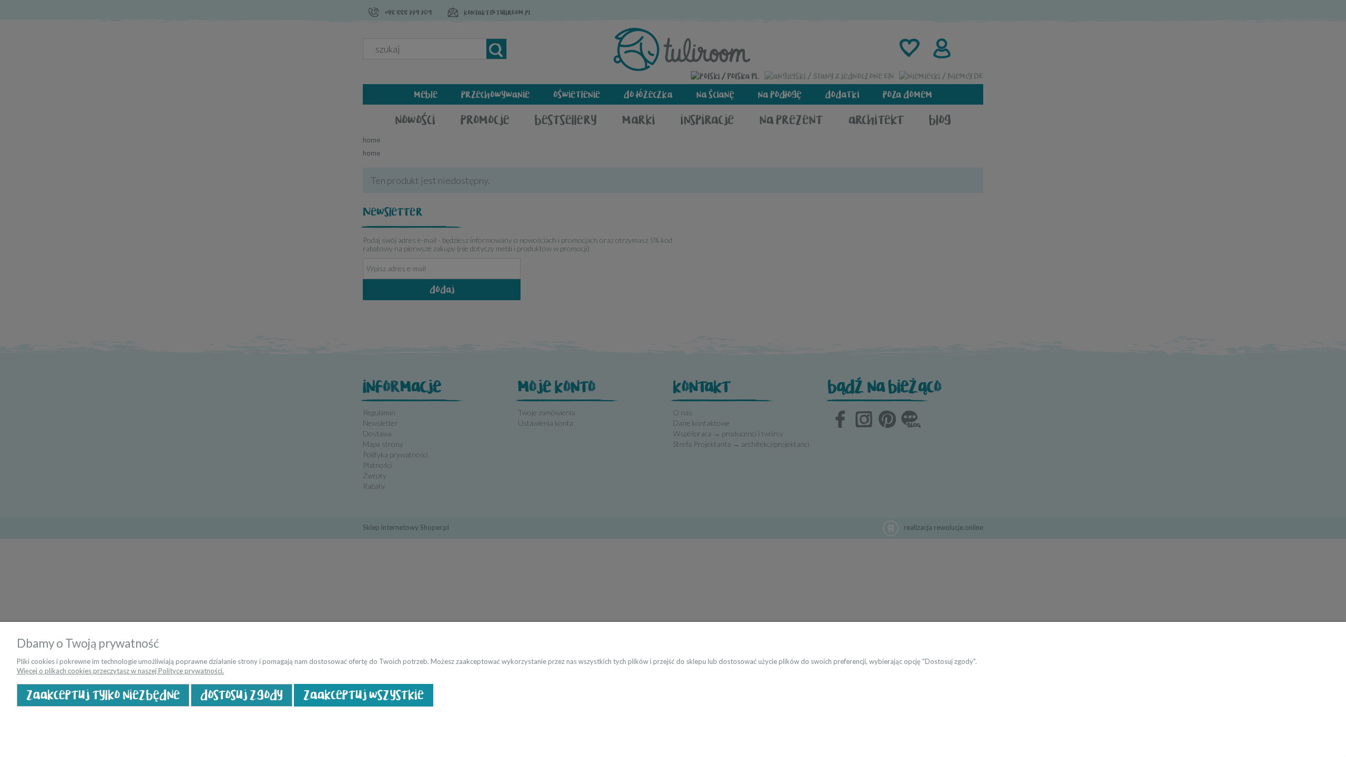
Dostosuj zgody (241, 695)
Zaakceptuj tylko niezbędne (103, 695)
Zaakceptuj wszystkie (363, 695)
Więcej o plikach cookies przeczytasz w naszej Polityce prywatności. (120, 671)
